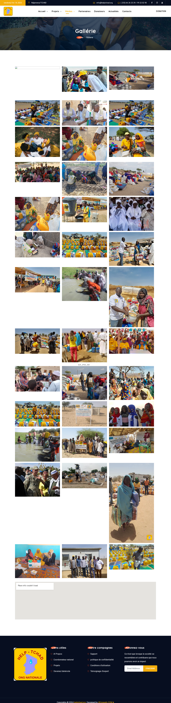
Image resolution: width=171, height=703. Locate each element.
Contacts (126, 11)
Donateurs (99, 11)
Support (93, 654)
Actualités (114, 11)
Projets (55, 11)
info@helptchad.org (105, 3)
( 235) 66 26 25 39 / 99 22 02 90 (134, 3)
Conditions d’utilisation (100, 665)
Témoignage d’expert (99, 671)
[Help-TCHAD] (8, 11)
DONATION (161, 11)
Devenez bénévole (62, 671)
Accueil (41, 11)
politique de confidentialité (102, 659)
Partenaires (84, 11)
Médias (68, 11)
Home (80, 37)
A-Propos (58, 654)
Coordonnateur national (64, 659)
